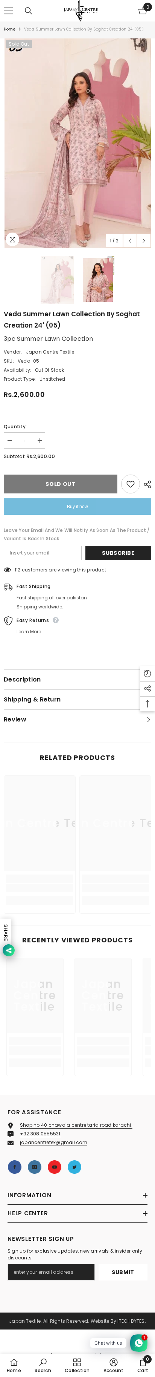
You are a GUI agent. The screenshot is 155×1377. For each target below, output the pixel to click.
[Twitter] (74, 1167)
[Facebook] (15, 1167)
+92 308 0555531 (40, 1133)
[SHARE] (145, 484)
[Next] (143, 240)
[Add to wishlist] (130, 484)
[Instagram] (34, 1167)
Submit (123, 1272)
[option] (77, 143)
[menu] (8, 10)
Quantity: (15, 426)
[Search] (28, 10)
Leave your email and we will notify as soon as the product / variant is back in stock (76, 534)
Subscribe (118, 553)
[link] (39, 888)
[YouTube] (54, 1167)
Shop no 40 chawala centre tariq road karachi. (76, 1125)
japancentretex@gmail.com (53, 1142)
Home (9, 29)
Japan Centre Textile (50, 352)
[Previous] (130, 240)
